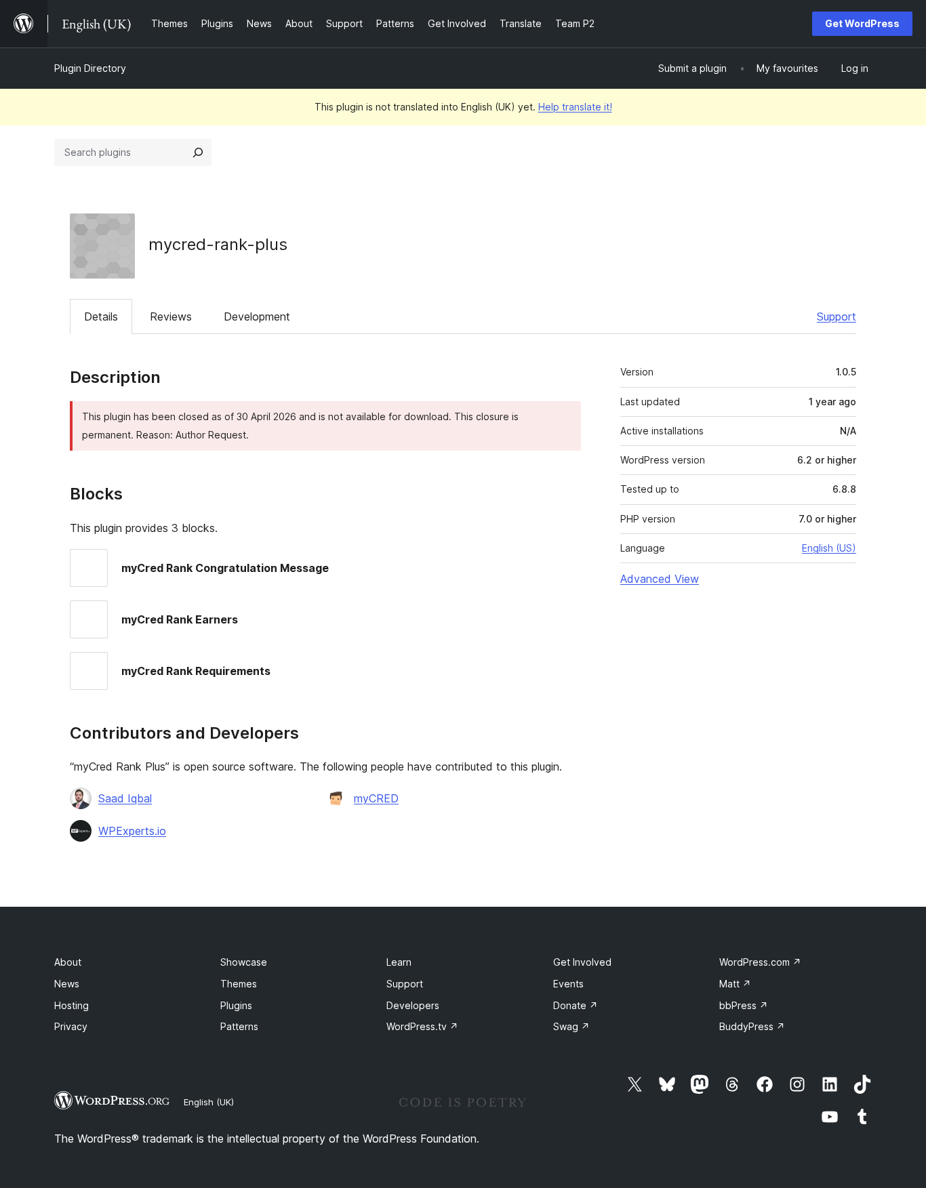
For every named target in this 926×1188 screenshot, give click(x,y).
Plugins (236, 1005)
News (66, 983)
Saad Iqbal (125, 798)
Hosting (71, 1005)
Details (101, 316)
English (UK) (209, 1102)
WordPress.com (760, 962)
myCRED (376, 798)
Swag (571, 1026)
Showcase (243, 962)
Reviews (171, 316)
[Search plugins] (198, 152)
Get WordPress (862, 23)
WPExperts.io (132, 831)
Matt (735, 983)
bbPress (743, 1005)
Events (568, 983)
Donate (575, 1005)
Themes (238, 983)
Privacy (70, 1026)
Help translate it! (575, 106)
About (67, 962)
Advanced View (659, 579)
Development (257, 316)
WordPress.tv (422, 1026)
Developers (412, 1005)
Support (836, 316)
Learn (398, 962)
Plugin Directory (90, 68)
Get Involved (582, 962)
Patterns (239, 1026)
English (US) (829, 548)
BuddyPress (752, 1026)
